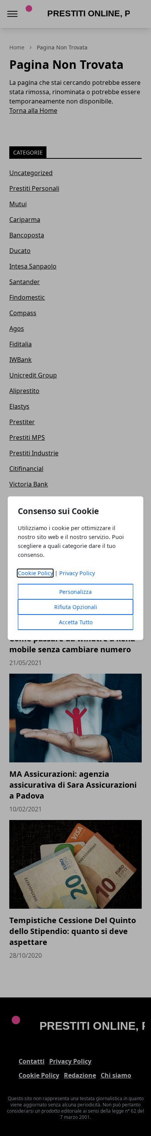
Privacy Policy (77, 573)
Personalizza (75, 591)
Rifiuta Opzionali (75, 607)
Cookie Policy (35, 573)
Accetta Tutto (76, 622)
